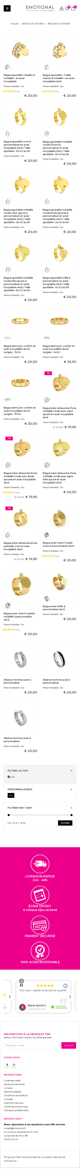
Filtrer (65, 823)
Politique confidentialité (16, 1110)
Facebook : (7, 1065)
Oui (13, 776)
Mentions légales (12, 1091)
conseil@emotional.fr (15, 1128)
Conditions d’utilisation (16, 1095)
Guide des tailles (12, 1080)
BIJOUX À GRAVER (33, 23)
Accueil (14, 23)
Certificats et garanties (16, 1106)
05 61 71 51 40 (11, 1139)
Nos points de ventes (14, 1084)
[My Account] (61, 8)
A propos (8, 1099)
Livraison (8, 1088)
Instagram (14, 1065)
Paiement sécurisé (13, 1103)
